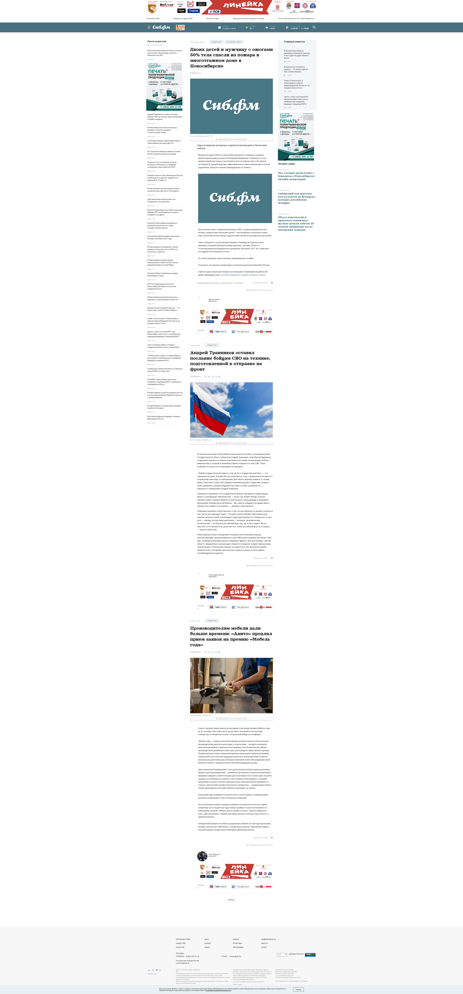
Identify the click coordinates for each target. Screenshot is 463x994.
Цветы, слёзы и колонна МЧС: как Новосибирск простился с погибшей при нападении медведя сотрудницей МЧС (163, 333)
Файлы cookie (237, 984)
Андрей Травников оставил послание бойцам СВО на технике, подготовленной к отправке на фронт (164, 116)
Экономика (238, 947)
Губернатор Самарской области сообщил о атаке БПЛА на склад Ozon (165, 370)
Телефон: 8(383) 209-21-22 (187, 956)
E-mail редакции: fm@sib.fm (284, 975)
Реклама (180, 953)
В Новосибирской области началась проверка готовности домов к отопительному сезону (162, 129)
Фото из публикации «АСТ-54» (201, 136)
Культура (180, 947)
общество (216, 42)
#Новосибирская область (208, 283)
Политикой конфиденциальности (218, 990)
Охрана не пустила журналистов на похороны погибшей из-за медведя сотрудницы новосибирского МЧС (162, 164)
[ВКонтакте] (205, 377)
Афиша (236, 939)
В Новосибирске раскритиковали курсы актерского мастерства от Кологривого (163, 189)
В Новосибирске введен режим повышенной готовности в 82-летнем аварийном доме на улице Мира (162, 262)
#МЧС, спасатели (235, 283)
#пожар (224, 283)
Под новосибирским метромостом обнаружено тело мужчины (161, 200)
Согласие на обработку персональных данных (248, 982)
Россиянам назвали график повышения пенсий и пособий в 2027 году (163, 237)
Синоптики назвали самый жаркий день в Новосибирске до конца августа (164, 142)
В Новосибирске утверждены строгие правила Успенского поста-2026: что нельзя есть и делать (162, 249)
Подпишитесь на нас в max (261, 290)
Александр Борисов (216, 575)
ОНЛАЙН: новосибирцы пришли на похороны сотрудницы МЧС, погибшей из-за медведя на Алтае (164, 381)
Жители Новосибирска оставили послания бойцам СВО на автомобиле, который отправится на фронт (164, 212)
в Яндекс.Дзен (152, 974)
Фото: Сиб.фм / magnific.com (201, 440)
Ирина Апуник (214, 300)
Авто (206, 939)
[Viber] (215, 377)
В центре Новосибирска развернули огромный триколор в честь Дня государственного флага (162, 225)
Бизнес (207, 943)
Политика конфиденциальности (244, 979)
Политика (237, 943)
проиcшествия (234, 42)
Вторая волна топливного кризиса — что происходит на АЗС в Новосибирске (163, 309)
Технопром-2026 (153, 18)
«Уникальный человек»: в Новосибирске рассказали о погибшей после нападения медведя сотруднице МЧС (164, 357)
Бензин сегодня (213, 18)
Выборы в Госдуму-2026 (183, 18)
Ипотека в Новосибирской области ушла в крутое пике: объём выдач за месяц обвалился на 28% (164, 52)
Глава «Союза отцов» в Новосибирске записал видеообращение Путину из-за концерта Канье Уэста (163, 320)
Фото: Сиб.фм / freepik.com (200, 715)
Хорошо (298, 989)
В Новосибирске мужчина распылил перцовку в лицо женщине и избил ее (162, 298)
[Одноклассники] (208, 377)
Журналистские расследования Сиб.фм (248, 18)
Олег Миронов (214, 855)
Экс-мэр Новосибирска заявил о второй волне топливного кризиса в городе (163, 152)
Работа (264, 943)
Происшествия (183, 939)
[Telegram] (219, 376)
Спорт (264, 947)
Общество (181, 943)
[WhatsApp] (212, 377)
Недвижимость (268, 939)
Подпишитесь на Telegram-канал (232, 139)
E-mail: (231, 956)
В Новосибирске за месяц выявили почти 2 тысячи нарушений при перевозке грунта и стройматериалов (165, 394)
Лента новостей (156, 41)
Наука (207, 947)
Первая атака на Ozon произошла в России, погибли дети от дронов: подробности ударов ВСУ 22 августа (165, 177)
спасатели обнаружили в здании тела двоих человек (242, 275)
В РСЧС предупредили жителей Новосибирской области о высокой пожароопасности (161, 286)
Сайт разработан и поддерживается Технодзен (291, 981)
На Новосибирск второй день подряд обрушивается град (162, 274)
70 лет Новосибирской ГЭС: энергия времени (296, 18)
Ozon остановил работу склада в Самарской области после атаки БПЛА (163, 346)
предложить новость (157, 45)
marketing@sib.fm (182, 963)
